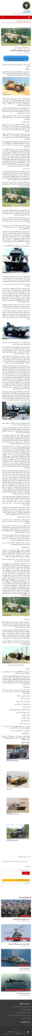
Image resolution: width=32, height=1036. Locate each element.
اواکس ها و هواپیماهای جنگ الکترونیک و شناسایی (14, 938)
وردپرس (4, 1033)
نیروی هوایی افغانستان (23, 856)
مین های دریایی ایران (26, 1018)
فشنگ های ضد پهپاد (26, 1009)
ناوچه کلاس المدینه (24, 968)
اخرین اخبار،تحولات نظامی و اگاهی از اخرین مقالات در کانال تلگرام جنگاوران (15, 59)
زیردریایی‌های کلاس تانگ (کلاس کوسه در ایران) (20, 1015)
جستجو (26, 873)
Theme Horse (18, 1033)
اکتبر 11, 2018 (27, 995)
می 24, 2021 (27, 945)
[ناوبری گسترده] (29, 17)
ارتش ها (27, 915)
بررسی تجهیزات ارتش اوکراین (21, 919)
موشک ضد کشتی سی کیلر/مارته (23, 1012)
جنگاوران (27, 11)
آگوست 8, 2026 (26, 921)
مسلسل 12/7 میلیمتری (14, 551)
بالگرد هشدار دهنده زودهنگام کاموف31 (19, 944)
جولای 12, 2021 (26, 52)
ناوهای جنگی (21, 965)
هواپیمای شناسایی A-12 (23, 993)
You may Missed (24, 897)
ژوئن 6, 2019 (27, 970)
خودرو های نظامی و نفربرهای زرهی (22, 47)
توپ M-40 (24, 739)
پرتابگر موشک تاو (9, 738)
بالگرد (28, 940)
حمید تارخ (20, 52)
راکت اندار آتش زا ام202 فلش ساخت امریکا (21, 1006)
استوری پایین (22, 915)
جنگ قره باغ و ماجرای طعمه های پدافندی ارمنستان (16, 861)
